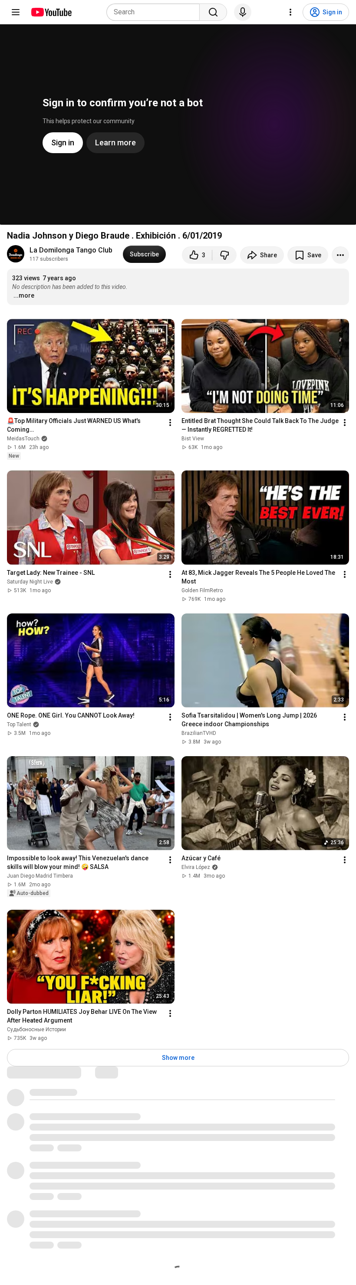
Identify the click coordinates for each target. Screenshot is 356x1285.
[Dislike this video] (224, 255)
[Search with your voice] (242, 12)
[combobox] (156, 12)
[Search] (213, 12)
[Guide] (15, 12)
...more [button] (23, 295)
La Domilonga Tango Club (71, 250)
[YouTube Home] (51, 12)
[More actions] (340, 255)
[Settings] (290, 12)
